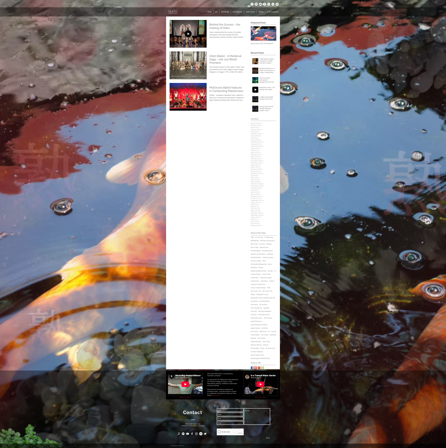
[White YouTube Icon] (187, 433)
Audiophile (270, 254)
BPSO (264, 261)
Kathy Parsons (263, 331)
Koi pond (273, 331)
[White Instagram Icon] (196, 433)
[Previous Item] (254, 33)
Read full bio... (216, 395)
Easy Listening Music (264, 301)
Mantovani (253, 338)
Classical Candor (266, 274)
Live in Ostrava (264, 335)
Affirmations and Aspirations (267, 241)
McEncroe (265, 345)
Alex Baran (262, 244)
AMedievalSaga (255, 241)
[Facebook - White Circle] (264, 4)
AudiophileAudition (256, 257)
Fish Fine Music (263, 304)
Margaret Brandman (256, 341)
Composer (271, 281)
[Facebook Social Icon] (252, 368)
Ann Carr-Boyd (254, 247)
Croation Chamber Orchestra (258, 288)
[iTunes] (252, 4)
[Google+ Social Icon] (259, 368)
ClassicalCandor (255, 281)
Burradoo (270, 271)
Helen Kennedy (268, 318)
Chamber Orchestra (256, 274)
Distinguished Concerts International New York (263, 298)
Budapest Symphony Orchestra (259, 271)
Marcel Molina (262, 338)
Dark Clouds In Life (256, 291)
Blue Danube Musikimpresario (259, 264)
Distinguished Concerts (262, 294)
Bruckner (261, 267)
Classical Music (255, 278)
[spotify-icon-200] (262, 368)
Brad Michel (254, 267)
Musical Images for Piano (257, 355)
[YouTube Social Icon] (255, 368)
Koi (269, 331)
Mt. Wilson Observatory (257, 352)
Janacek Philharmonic (256, 321)
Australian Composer (267, 257)
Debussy (253, 294)
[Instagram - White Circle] (268, 4)
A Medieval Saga (268, 237)
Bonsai (270, 264)
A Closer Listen (259, 237)
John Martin (264, 328)
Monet (262, 348)
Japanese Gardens (255, 328)
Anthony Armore (264, 247)
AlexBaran (269, 244)
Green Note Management (264, 311)
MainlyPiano (273, 335)
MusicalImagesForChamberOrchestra (260, 358)
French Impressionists (256, 308)
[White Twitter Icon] (205, 433)
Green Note (254, 311)
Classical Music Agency (266, 278)
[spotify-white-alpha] (183, 433)
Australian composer (256, 261)
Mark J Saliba (266, 341)
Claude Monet (264, 281)
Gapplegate (266, 308)
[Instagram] (272, 4)
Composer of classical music (258, 284)
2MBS (252, 237)
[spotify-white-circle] (256, 4)
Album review (254, 244)
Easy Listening (254, 301)
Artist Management (256, 251)
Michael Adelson (255, 348)
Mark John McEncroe (256, 345)
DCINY (268, 288)
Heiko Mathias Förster (264, 315)
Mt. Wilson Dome (270, 348)
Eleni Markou (254, 304)
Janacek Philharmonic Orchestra (259, 325)
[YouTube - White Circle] (260, 4)
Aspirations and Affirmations (258, 254)
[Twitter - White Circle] (277, 4)
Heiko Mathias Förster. (257, 318)
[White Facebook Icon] (192, 433)
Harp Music (254, 315)
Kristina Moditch (255, 335)
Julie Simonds (254, 331)
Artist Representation (267, 251)
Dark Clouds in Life (267, 291)
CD (275, 271)
